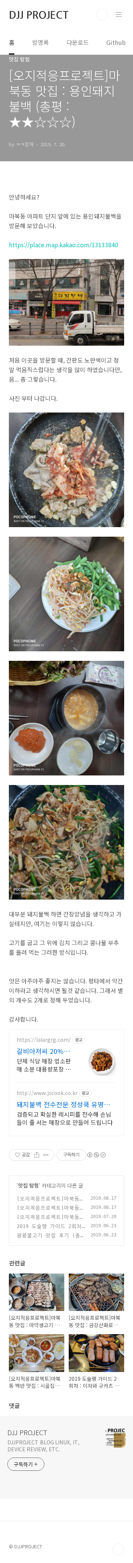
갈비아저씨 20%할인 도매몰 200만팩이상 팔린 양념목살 (44, 1051)
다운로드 (77, 42)
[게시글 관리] (46, 1154)
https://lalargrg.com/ (44, 1040)
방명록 (40, 42)
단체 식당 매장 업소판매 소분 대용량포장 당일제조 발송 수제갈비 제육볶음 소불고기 (44, 1064)
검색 (102, 14)
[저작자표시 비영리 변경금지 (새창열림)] (96, 1155)
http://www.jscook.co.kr (47, 1093)
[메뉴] (118, 14)
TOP (118, 1549)
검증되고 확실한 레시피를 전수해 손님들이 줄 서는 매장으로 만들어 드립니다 (65, 1118)
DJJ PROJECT (38, 15)
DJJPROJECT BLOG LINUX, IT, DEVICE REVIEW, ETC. (43, 1445)
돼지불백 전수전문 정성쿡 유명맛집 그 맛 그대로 (66, 1104)
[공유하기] (36, 1154)
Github (116, 42)
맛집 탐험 (28, 1185)
